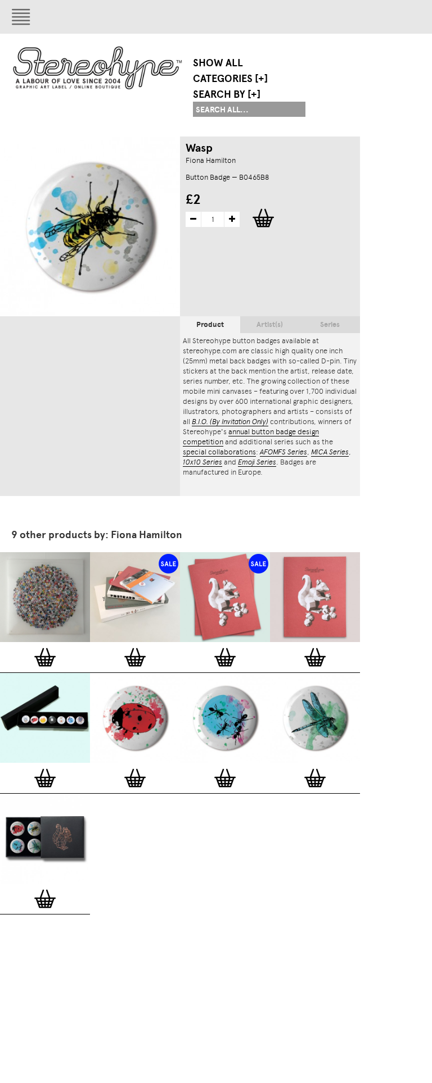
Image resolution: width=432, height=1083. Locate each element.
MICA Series (330, 452)
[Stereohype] (98, 67)
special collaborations (219, 452)
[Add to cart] (45, 657)
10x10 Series (202, 462)
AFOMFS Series (283, 452)
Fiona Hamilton (211, 160)
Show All (218, 63)
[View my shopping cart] (335, 17)
